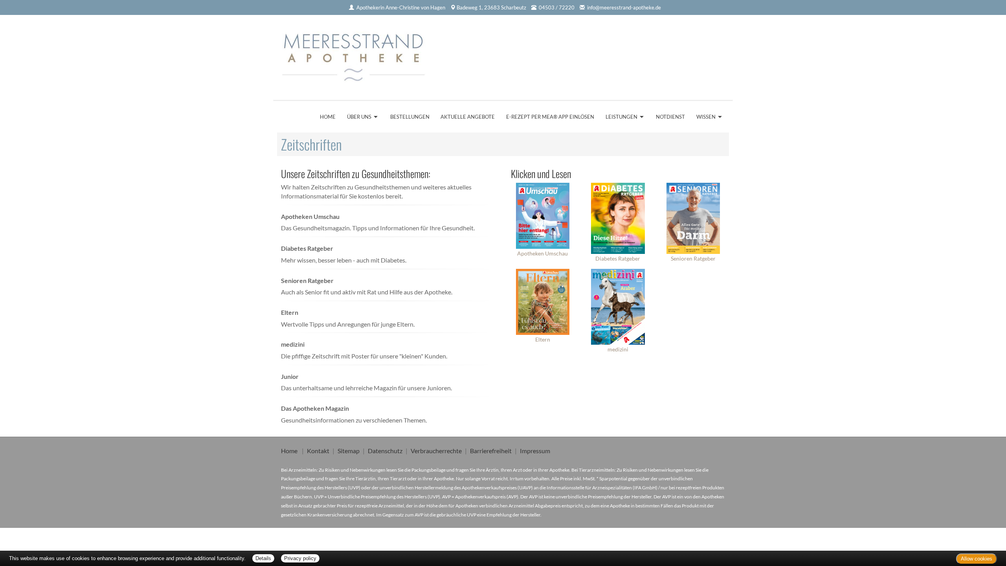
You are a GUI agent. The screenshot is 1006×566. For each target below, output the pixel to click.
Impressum (535, 450)
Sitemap (349, 450)
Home (328, 117)
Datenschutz (385, 450)
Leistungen (621, 117)
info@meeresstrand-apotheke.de (624, 7)
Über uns (359, 117)
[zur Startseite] (357, 54)
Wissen (706, 117)
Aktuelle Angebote (468, 117)
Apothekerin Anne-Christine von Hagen (400, 7)
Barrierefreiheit (491, 450)
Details (263, 558)
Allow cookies (976, 559)
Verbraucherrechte (436, 450)
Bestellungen (410, 117)
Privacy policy (300, 558)
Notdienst (670, 117)
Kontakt (318, 450)
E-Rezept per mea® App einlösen (550, 117)
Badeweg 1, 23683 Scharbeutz (491, 7)
